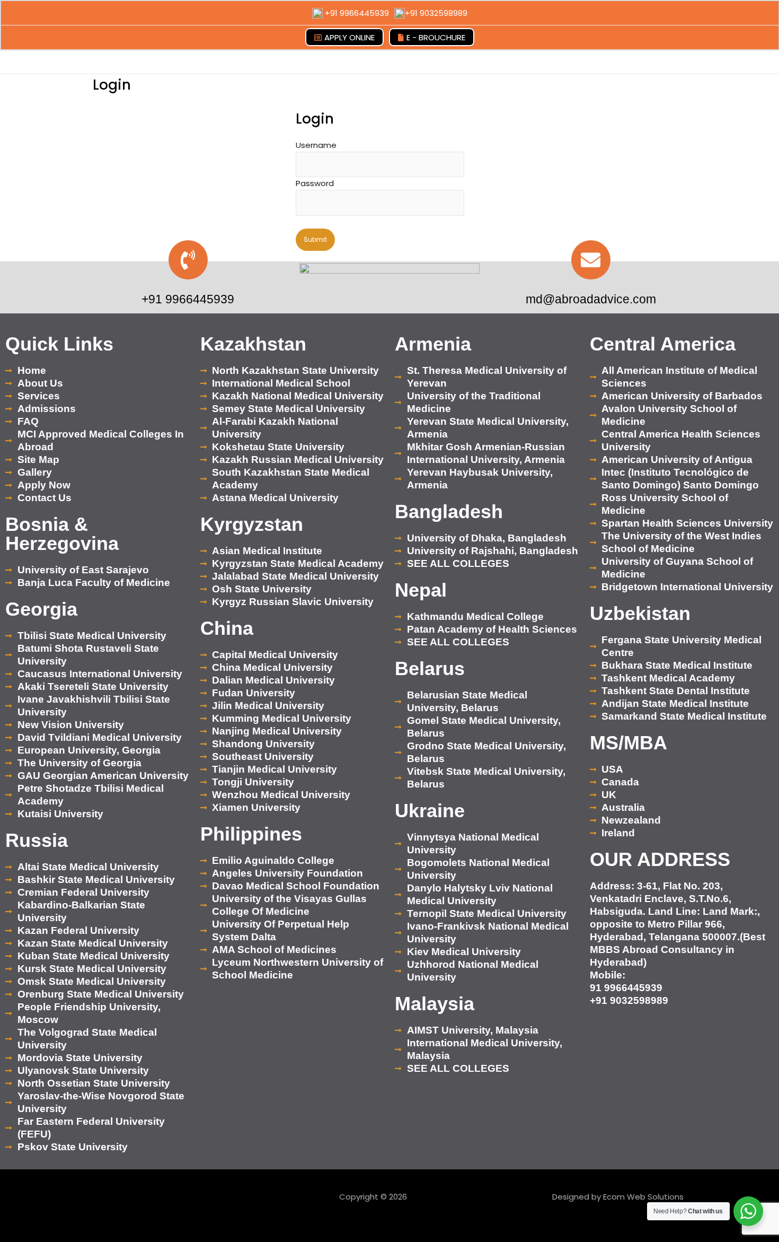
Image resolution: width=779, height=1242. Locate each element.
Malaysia (434, 1003)
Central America (663, 344)
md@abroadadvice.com (591, 299)
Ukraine (430, 810)
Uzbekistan (640, 613)
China (226, 628)
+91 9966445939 (357, 13)
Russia (36, 840)
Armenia (433, 344)
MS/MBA (628, 743)
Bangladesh (449, 511)
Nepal (421, 590)
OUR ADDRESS (660, 859)
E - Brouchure (435, 37)
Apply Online (349, 37)
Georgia (41, 609)
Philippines (251, 834)
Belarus (430, 668)
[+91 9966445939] (188, 259)
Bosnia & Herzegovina (62, 533)
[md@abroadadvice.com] (590, 259)
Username (316, 145)
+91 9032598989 (436, 13)
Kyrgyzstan (251, 524)
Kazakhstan (253, 344)
